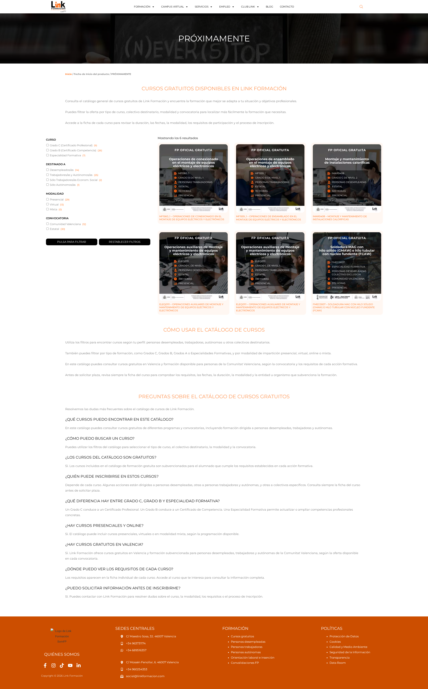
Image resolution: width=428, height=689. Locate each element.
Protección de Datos (344, 636)
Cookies (335, 641)
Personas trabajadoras (246, 647)
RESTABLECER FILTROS (124, 241)
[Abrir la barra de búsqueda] (361, 6)
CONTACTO (287, 6)
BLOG (269, 6)
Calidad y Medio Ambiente (348, 647)
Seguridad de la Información (350, 652)
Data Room (338, 662)
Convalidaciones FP (245, 662)
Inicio (68, 74)
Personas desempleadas (248, 641)
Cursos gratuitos (242, 636)
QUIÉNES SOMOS (62, 654)
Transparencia (340, 657)
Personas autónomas (246, 652)
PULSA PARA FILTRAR (71, 241)
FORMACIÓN (142, 6)
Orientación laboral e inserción (252, 657)
